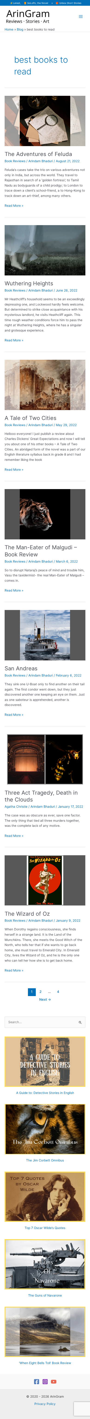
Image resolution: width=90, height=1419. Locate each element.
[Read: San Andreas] (45, 635)
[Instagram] (45, 1382)
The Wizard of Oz (27, 913)
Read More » (14, 206)
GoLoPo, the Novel (37, 3)
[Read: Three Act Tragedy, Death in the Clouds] (45, 759)
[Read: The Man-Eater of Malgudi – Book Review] (45, 514)
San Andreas (21, 668)
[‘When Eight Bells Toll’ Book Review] (45, 1332)
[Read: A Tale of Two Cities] (45, 384)
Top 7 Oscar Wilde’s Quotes (45, 1228)
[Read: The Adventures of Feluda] (45, 120)
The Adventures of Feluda (38, 154)
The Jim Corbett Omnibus (45, 1160)
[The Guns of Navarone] (45, 1264)
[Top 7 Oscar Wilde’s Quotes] (45, 1197)
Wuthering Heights (29, 283)
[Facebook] (36, 1382)
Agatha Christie (16, 806)
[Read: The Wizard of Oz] (45, 880)
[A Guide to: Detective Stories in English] (45, 1062)
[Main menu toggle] (81, 16)
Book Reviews (15, 161)
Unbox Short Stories (70, 3)
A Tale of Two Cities (30, 418)
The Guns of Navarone (45, 1295)
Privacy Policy (45, 1404)
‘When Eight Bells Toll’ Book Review (45, 1363)
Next (45, 999)
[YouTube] (54, 1382)
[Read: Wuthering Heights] (45, 250)
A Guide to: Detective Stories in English (45, 1093)
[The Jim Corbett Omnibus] (45, 1129)
